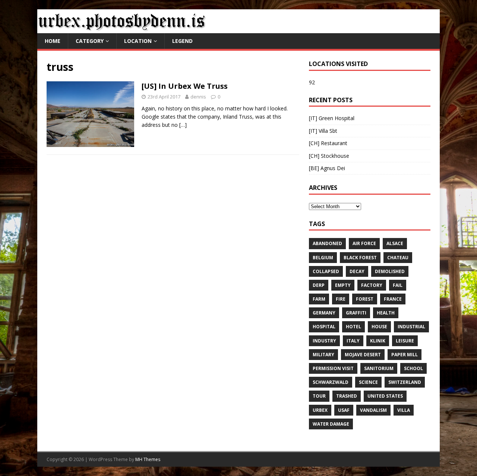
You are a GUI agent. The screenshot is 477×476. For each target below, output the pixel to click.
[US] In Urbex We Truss (185, 86)
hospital (324, 326)
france (393, 299)
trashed (346, 396)
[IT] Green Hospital (331, 118)
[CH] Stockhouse (329, 155)
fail (397, 285)
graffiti (356, 313)
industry (324, 341)
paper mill (404, 354)
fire (340, 299)
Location (138, 40)
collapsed (326, 271)
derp (319, 285)
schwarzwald (330, 382)
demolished (390, 271)
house (379, 326)
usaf (344, 410)
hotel (353, 326)
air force (364, 243)
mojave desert (363, 354)
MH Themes (147, 459)
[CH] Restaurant (328, 143)
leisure (405, 341)
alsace (394, 243)
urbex (320, 410)
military (323, 354)
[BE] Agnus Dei (327, 168)
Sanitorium (379, 368)
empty (343, 285)
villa (403, 410)
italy (353, 341)
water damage (331, 424)
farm (319, 299)
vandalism (373, 410)
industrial (411, 326)
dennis (198, 96)
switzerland (404, 382)
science (368, 382)
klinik (377, 341)
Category (90, 40)
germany (324, 313)
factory (371, 285)
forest (364, 299)
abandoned (327, 243)
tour (319, 396)
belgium (323, 257)
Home (52, 40)
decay (357, 271)
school (413, 368)
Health (386, 313)
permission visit (333, 368)
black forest (360, 257)
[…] (183, 124)
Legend (182, 40)
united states (385, 396)
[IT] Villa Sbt (323, 130)
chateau (397, 257)
